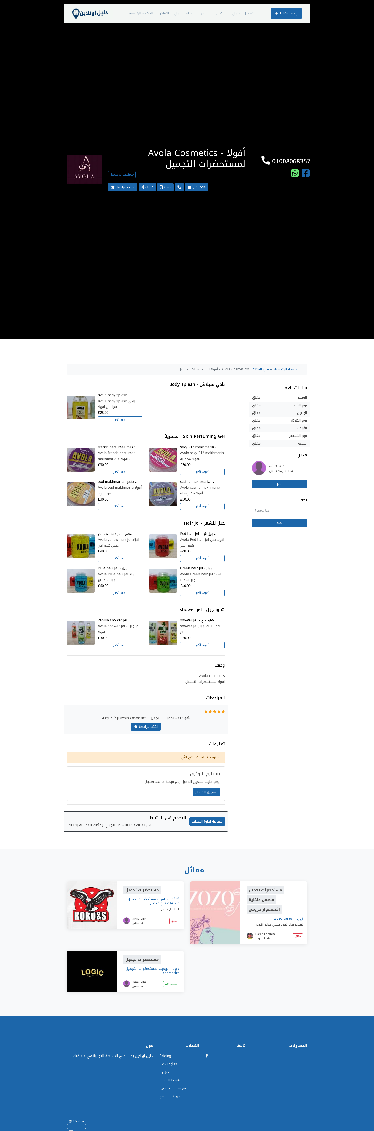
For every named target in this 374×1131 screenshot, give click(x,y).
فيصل (164, 909)
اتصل (220, 13)
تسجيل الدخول (243, 13)
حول (177, 13)
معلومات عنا (169, 1064)
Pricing (165, 1056)
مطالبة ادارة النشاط (207, 821)
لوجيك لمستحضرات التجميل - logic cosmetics (152, 970)
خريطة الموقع (170, 1096)
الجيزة (77, 1121)
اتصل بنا (166, 1072)
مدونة (190, 13)
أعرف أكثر (120, 420)
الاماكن (164, 13)
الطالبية (174, 909)
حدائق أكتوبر (263, 924)
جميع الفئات (262, 369)
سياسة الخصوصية (173, 1088)
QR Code (198, 187)
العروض (205, 13)
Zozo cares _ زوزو (288, 918)
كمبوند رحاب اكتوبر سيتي (288, 924)
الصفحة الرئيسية (141, 13)
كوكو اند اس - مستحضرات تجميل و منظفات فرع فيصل (152, 901)
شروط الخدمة (170, 1080)
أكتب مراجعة (125, 187)
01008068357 (290, 161)
